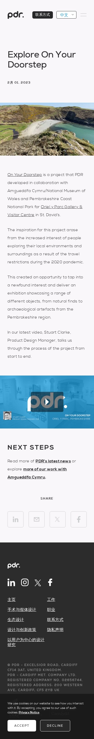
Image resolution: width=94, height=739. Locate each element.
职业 (51, 610)
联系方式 (42, 15)
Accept (21, 725)
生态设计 (16, 620)
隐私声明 (55, 630)
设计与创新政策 (22, 630)
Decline (55, 725)
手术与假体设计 (22, 610)
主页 (12, 600)
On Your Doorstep (25, 174)
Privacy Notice (29, 712)
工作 (51, 600)
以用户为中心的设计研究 (26, 642)
